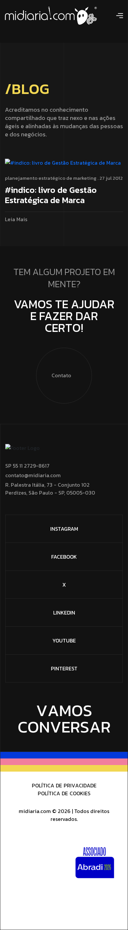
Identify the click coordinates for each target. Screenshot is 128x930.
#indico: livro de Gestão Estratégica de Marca (51, 195)
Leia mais (16, 219)
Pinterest (64, 668)
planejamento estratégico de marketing (50, 178)
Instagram (64, 529)
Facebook (64, 557)
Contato (61, 375)
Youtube (64, 640)
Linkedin (64, 612)
